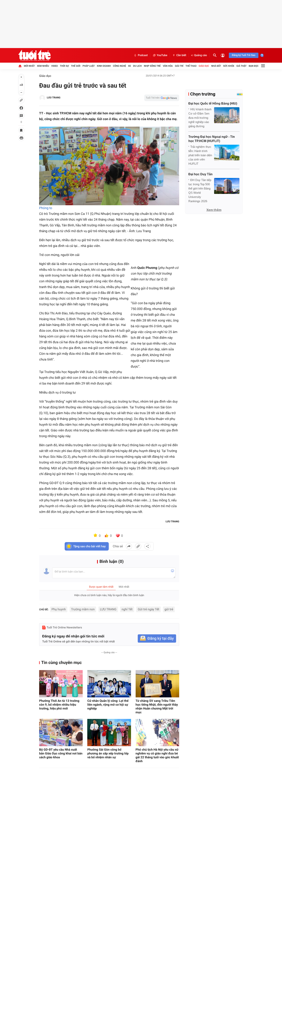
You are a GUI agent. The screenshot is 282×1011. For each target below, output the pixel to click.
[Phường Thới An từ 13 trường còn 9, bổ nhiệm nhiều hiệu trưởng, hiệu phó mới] (61, 683)
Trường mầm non (83, 609)
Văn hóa (168, 66)
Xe (129, 66)
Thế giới (75, 66)
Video (54, 66)
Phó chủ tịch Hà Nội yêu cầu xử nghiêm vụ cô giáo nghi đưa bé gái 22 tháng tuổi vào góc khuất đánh (157, 755)
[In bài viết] (21, 138)
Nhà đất (216, 66)
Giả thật (241, 66)
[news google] (161, 98)
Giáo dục (204, 66)
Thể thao (191, 66)
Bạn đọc (254, 66)
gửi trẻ (168, 609)
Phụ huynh (59, 609)
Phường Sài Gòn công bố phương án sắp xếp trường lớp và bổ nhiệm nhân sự (108, 753)
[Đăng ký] (157, 638)
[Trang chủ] (20, 66)
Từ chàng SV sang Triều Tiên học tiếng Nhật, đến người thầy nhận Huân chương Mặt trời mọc (157, 706)
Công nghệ (119, 66)
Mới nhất (29, 66)
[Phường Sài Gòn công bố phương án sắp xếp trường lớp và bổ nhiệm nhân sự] (109, 732)
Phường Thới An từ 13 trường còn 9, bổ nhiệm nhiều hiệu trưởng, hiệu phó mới (59, 704)
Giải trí (179, 66)
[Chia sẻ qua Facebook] (129, 546)
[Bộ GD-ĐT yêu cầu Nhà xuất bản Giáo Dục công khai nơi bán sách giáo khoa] (61, 732)
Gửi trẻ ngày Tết (148, 609)
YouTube (162, 55)
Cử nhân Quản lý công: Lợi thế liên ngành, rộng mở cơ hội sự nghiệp (108, 704)
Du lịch (137, 66)
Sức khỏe (228, 66)
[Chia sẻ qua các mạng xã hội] (147, 546)
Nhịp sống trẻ (152, 66)
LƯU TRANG (108, 609)
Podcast (143, 55)
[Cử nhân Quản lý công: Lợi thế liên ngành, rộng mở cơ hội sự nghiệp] (109, 683)
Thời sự (64, 66)
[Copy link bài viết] (138, 546)
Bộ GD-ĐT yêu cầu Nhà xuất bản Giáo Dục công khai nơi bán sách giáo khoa (60, 753)
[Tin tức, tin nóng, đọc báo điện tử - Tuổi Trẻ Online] (34, 55)
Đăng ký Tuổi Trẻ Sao (243, 55)
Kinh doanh (104, 66)
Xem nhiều (43, 66)
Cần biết (181, 55)
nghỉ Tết (127, 609)
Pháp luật (88, 66)
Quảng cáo (200, 55)
